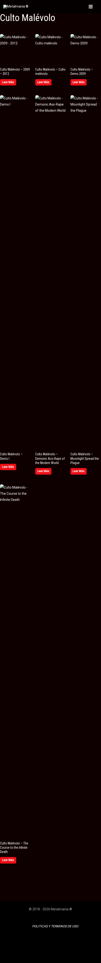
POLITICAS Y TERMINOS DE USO (55, 926)
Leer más (8, 82)
